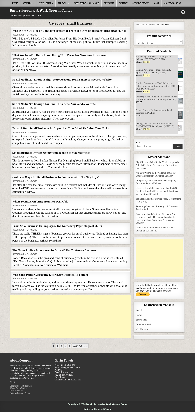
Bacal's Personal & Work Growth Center (41, 10)
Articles (27, 3)
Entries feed (141, 319)
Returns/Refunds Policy (20, 393)
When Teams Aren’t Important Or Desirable (40, 201)
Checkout (109, 3)
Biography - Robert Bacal (21, 386)
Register (140, 310)
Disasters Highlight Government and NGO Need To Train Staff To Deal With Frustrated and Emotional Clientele (157, 191)
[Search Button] (183, 12)
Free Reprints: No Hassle (86, 3)
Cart (156, 3)
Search (139, 142)
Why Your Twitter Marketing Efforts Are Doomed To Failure (50, 275)
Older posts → (80, 345)
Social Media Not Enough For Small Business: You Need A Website (54, 104)
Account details (140, 3)
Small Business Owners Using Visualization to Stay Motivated (51, 153)
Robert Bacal (18, 35)
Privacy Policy (16, 391)
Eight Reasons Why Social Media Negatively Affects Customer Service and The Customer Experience (157, 165)
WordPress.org (143, 329)
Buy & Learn (45, 3)
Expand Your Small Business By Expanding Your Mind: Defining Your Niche (60, 128)
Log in (139, 315)
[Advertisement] (70, 316)
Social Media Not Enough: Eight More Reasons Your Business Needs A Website (62, 79)
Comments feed (143, 324)
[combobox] (159, 42)
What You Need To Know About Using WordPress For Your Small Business (59, 55)
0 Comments (32, 35)
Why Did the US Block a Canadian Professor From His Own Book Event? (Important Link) (69, 31)
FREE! (144, 24)
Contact (123, 3)
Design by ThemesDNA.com (97, 409)
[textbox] (159, 43)
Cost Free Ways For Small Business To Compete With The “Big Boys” (55, 177)
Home (15, 3)
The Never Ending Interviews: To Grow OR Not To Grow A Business (54, 250)
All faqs (62, 3)
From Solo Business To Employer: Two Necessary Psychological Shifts (57, 226)
